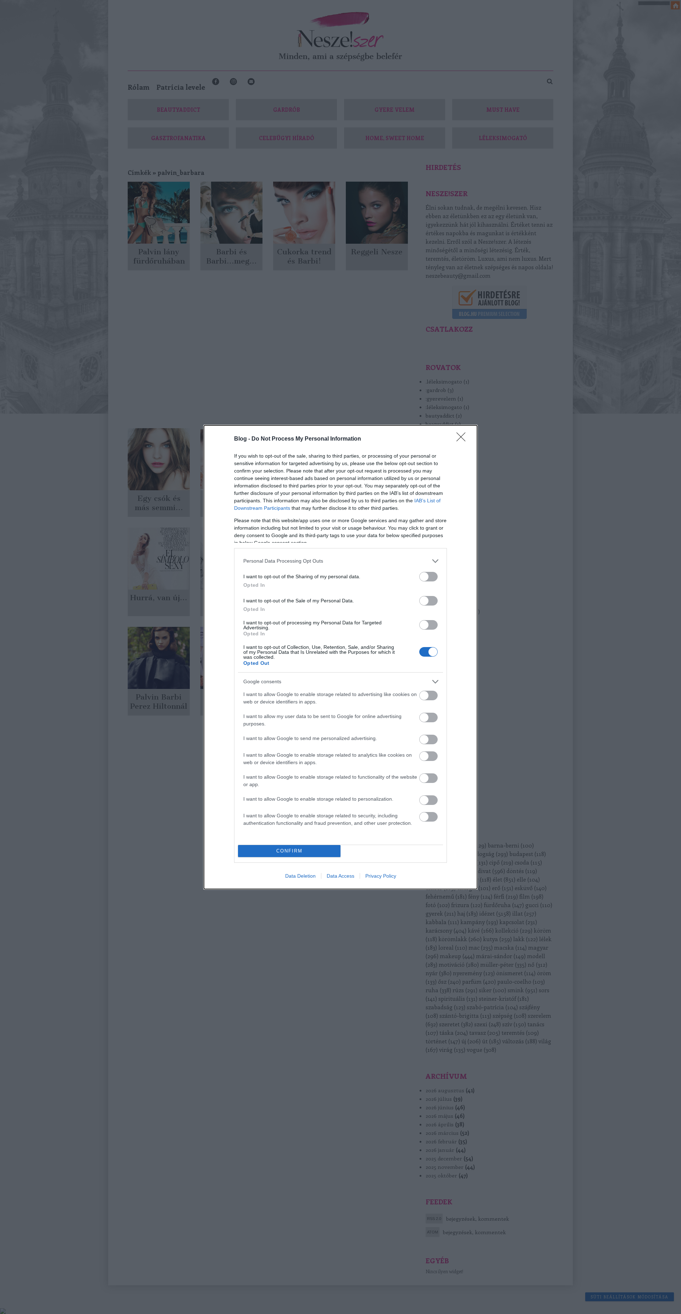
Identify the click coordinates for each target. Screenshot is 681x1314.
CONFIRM (289, 851)
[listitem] (340, 561)
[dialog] (340, 657)
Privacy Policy (380, 876)
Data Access (340, 876)
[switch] (428, 576)
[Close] (463, 439)
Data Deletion (300, 876)
